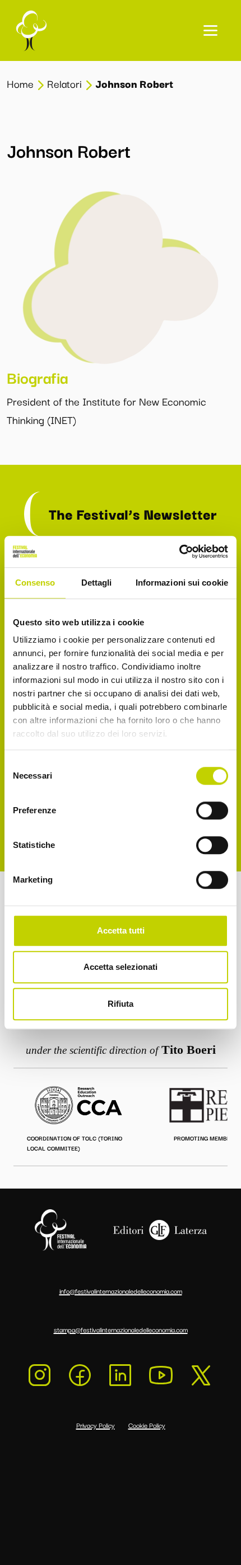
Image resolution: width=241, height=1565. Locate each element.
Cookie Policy (146, 1425)
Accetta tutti (121, 930)
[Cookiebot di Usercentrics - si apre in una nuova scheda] (179, 551)
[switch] (212, 810)
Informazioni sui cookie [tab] (182, 582)
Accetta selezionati (120, 967)
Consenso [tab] (35, 582)
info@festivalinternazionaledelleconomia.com (120, 1290)
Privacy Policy (95, 1425)
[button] (210, 30)
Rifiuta (120, 1003)
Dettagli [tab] (96, 582)
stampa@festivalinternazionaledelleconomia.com (121, 1329)
